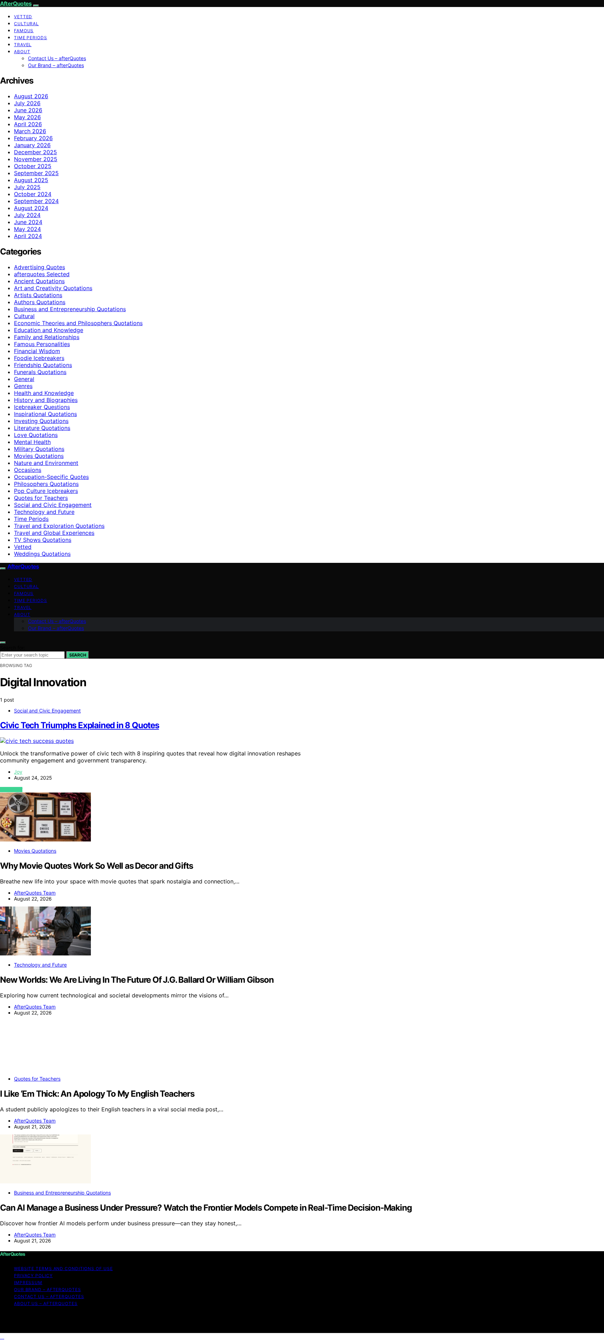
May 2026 (27, 117)
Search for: (12, 648)
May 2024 (27, 228)
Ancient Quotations (39, 281)
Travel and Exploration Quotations (59, 525)
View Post (11, 789)
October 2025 (32, 166)
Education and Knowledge (48, 330)
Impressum (28, 1282)
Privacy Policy (33, 1275)
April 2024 (28, 235)
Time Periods (30, 37)
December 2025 (35, 152)
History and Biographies (46, 399)
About (22, 51)
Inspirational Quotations (45, 413)
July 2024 (27, 215)
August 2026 (31, 96)
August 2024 (31, 208)
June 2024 (28, 221)
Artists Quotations (38, 295)
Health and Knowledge (44, 392)
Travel (22, 44)
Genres (23, 385)
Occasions (27, 469)
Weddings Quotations (42, 553)
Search (77, 655)
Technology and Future (44, 511)
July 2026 (27, 103)
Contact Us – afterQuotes (57, 58)
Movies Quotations (39, 455)
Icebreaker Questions (42, 406)
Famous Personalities (42, 344)
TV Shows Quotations (42, 539)
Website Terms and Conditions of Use (63, 1268)
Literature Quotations (42, 427)
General (24, 378)
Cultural (26, 23)
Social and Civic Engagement (53, 504)
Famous (24, 30)
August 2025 (31, 180)
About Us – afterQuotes (46, 1303)
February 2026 (33, 138)
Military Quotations (39, 448)
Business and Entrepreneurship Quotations (70, 309)
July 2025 (27, 187)
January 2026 (32, 145)
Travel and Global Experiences (54, 532)
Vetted (23, 16)
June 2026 (28, 110)
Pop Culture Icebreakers (46, 490)
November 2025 (35, 159)
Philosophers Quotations (46, 483)
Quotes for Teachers (41, 497)
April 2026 (28, 124)
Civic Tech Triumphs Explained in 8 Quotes (79, 725)
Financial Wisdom (37, 350)
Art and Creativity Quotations (53, 288)
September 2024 (36, 201)
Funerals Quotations (40, 371)
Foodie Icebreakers (39, 357)
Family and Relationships (46, 337)
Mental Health (32, 441)
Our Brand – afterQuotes (56, 65)
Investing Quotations (41, 420)
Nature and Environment (46, 462)
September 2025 (36, 173)
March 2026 (30, 131)
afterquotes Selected (42, 274)
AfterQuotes (15, 3)
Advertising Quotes (39, 267)
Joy (18, 772)
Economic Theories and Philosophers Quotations (78, 323)
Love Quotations (36, 434)
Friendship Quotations (43, 364)
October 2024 (32, 194)
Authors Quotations (39, 302)
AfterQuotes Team (35, 893)
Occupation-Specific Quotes (51, 476)
